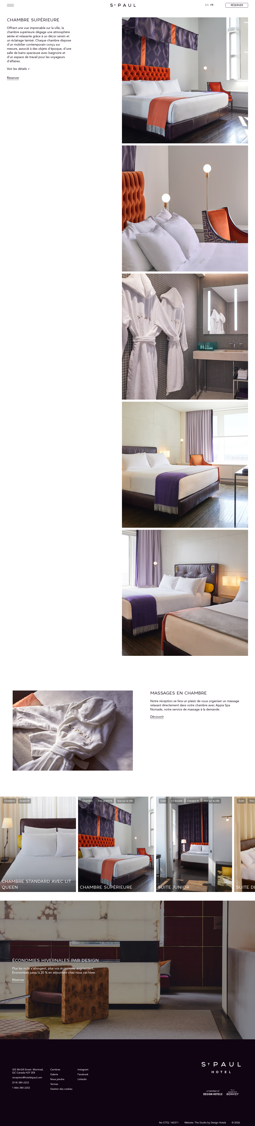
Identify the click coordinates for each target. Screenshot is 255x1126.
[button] (31, 69)
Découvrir (157, 716)
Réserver (13, 78)
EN (207, 5)
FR (211, 5)
